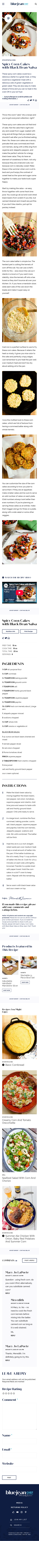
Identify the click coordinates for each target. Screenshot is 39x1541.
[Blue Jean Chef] (14, 4)
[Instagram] (22, 1512)
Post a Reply (29, 1260)
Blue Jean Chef (18, 1533)
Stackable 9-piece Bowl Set (28, 976)
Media (19, 1503)
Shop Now (6, 990)
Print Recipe (28, 631)
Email (7, 1449)
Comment (10, 1400)
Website (7, 1464)
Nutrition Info (10, 631)
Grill (4, 1175)
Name (7, 1435)
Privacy (26, 1533)
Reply (7, 1293)
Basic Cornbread (14, 1065)
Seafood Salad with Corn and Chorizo (19, 1179)
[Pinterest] (26, 1512)
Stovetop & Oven (8, 60)
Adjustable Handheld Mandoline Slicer (10, 983)
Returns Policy (19, 1507)
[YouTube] (17, 1512)
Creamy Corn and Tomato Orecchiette (16, 1121)
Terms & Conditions (14, 1534)
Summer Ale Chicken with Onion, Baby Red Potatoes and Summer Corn (20, 1239)
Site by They (27, 1534)
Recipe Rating (12, 1389)
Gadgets (4, 978)
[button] (3, 4)
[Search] (35, 4)
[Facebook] (13, 1512)
